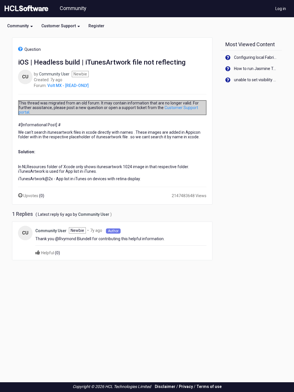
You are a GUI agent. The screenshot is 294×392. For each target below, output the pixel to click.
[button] (20, 25)
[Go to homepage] (25, 8)
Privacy (186, 386)
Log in (280, 8)
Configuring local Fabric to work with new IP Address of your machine (256, 57)
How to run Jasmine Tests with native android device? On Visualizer (256, 68)
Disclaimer (165, 386)
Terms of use (209, 386)
